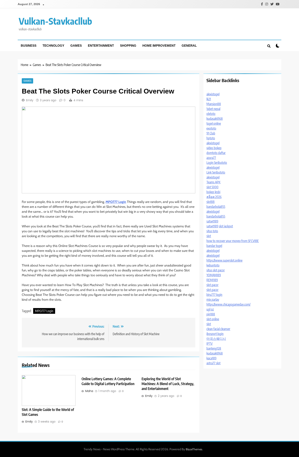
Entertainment (101, 45)
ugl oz (210, 309)
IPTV (209, 343)
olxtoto (210, 114)
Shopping (128, 45)
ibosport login (215, 334)
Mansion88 (213, 104)
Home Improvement (159, 45)
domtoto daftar (216, 153)
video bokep (214, 148)
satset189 (212, 221)
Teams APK (213, 182)
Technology (53, 45)
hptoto (210, 138)
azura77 (211, 158)
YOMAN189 (213, 275)
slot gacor (212, 285)
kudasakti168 (214, 119)
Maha (89, 391)
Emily (29, 100)
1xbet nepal (213, 109)
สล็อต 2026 (214, 197)
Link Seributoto (215, 172)
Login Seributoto (216, 163)
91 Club (210, 133)
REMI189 (212, 280)
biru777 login (214, 295)
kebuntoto (212, 265)
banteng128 (213, 348)
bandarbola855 (215, 207)
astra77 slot (213, 363)
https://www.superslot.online (224, 260)
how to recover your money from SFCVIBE (232, 241)
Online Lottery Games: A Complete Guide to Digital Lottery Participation (108, 381)
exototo (211, 128)
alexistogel (212, 94)
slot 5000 (212, 187)
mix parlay (212, 299)
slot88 (210, 202)
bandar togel (214, 246)
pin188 (210, 314)
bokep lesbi (213, 192)
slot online (212, 319)
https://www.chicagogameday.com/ (228, 304)
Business (28, 45)
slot (208, 236)
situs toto (212, 231)
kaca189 (211, 358)
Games (76, 45)
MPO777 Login (44, 311)
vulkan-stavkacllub (55, 21)
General (189, 45)
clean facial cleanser (218, 329)
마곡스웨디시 (216, 339)
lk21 (208, 99)
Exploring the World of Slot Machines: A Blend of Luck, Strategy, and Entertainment (168, 384)
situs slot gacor (215, 270)
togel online (213, 123)
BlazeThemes (194, 449)
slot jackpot (226, 226)
